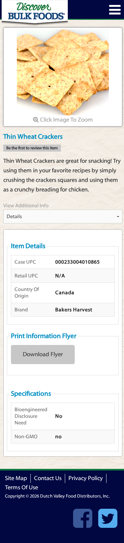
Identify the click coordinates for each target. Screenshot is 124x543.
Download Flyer (43, 354)
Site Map (16, 478)
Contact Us (48, 478)
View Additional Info (26, 206)
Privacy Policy (85, 478)
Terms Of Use (21, 487)
